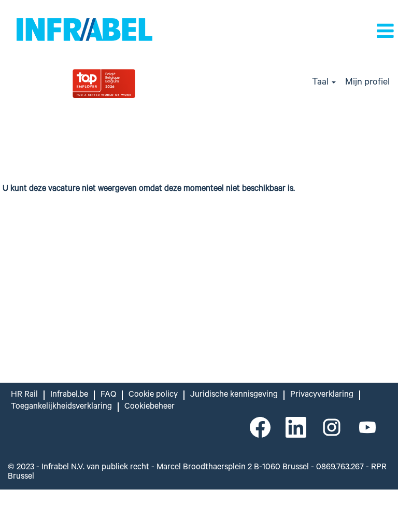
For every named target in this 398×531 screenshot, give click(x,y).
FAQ (108, 395)
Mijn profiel (367, 83)
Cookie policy (153, 395)
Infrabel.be (69, 395)
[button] (339, 32)
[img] (132, 83)
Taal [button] (321, 83)
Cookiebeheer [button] (149, 407)
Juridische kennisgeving (234, 395)
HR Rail (24, 395)
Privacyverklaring (321, 395)
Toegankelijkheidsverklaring (61, 407)
